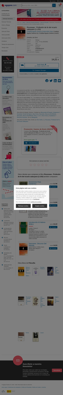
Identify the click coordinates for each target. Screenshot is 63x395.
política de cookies (36, 202)
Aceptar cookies (39, 206)
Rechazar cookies (23, 206)
